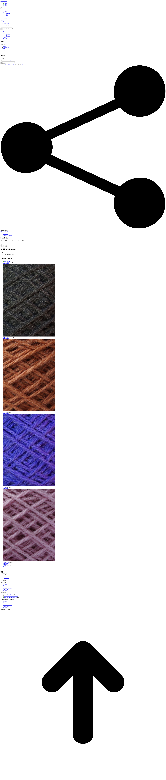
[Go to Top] (83, 774)
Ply (1, 60)
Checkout (7, 23)
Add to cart (3, 63)
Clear (11, 60)
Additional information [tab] (7, 235)
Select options (6, 263)
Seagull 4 (5, 565)
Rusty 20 (5, 412)
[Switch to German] (5, 4)
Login (2, 20)
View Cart (3, 23)
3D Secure (5, 590)
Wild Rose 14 (6, 562)
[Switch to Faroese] (5, 5)
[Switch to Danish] (5, 3)
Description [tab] (5, 234)
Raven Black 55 (6, 337)
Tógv (23, 64)
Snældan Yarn (12, 64)
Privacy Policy (6, 589)
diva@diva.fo (6, 578)
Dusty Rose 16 (6, 262)
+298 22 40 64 (4, 1)
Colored (7, 64)
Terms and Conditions (7, 588)
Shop (4, 585)
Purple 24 (5, 487)
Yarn (26, 64)
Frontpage (5, 584)
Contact (4, 587)
